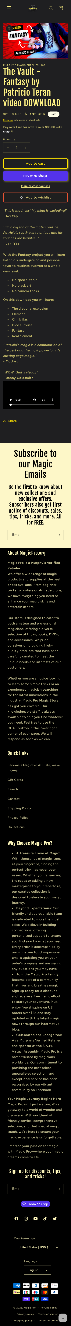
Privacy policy (25, 1314)
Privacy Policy (18, 817)
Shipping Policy (19, 808)
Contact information (49, 1320)
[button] (9, 8)
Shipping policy (23, 1320)
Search (13, 789)
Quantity (9, 139)
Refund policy (49, 1307)
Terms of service (48, 1314)
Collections (16, 827)
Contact (14, 799)
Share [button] (12, 421)
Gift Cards (15, 780)
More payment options (35, 185)
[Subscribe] (58, 535)
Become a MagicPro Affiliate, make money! (34, 767)
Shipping (8, 120)
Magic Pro (30, 1307)
